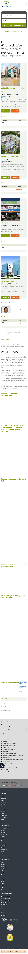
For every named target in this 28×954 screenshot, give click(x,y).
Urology (15, 31)
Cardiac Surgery (6, 898)
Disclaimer (3, 817)
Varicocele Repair (6, 774)
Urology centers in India (6, 703)
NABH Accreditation (7, 96)
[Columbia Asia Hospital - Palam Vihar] (10, 74)
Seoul (2, 872)
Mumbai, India (14, 283)
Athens (2, 883)
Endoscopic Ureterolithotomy (9, 749)
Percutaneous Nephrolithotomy (9, 753)
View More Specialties (6, 908)
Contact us (3, 821)
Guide (2, 800)
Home (2, 796)
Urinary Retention (6, 757)
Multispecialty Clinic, (6, 225)
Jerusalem (3, 845)
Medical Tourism (7, 31)
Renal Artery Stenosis (7, 771)
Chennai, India (14, 159)
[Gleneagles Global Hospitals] (10, 142)
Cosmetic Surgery (6, 900)
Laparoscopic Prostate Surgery (9, 745)
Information (3, 809)
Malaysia (14, 785)
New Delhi (3, 866)
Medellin (3, 855)
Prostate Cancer (6, 761)
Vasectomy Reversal (7, 763)
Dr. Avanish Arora (16, 307)
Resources (3, 811)
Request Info (15, 110)
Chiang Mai (3, 838)
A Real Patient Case (5, 804)
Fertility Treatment (6, 902)
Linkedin (4, 915)
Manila (2, 853)
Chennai (3, 836)
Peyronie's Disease (7, 769)
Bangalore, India (16, 225)
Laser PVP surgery (23, 694)
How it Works (4, 802)
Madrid (2, 851)
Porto (2, 885)
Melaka (2, 862)
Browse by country (5, 710)
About (2, 819)
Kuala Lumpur (4, 849)
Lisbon (2, 887)
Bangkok (3, 830)
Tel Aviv (2, 874)
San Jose (3, 870)
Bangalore (3, 828)
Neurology (5, 904)
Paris (2, 889)
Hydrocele (5, 733)
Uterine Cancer (6, 747)
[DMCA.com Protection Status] (9, 937)
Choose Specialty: (6, 13)
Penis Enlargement (7, 735)
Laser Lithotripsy (6, 751)
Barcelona (3, 832)
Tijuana (2, 877)
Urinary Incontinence (7, 739)
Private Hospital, (5, 94)
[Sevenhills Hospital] (10, 267)
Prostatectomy (6, 737)
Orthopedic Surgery (7, 906)
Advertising (3, 798)
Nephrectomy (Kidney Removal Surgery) (11, 767)
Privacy (2, 813)
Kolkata (2, 847)
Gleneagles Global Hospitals (12, 156)
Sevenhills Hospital (8, 281)
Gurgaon (3, 840)
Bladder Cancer (6, 731)
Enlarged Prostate (6, 724)
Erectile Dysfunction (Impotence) (10, 743)
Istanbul (3, 843)
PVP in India (14, 33)
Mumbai (3, 864)
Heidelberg (3, 879)
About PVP (3, 706)
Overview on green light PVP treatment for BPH (23, 682)
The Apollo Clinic (7, 223)
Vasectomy (5, 741)
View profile (6, 110)
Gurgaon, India (14, 94)
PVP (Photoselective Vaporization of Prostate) (13, 755)
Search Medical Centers (16, 25)
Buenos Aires (4, 834)
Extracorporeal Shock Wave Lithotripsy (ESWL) (13, 759)
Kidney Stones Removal (8, 726)
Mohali (2, 881)
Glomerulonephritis (7, 765)
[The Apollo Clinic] (10, 209)
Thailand (21, 785)
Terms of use (4, 815)
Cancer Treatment (6, 896)
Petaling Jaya (4, 868)
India (21, 31)
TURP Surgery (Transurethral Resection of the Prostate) (15, 729)
